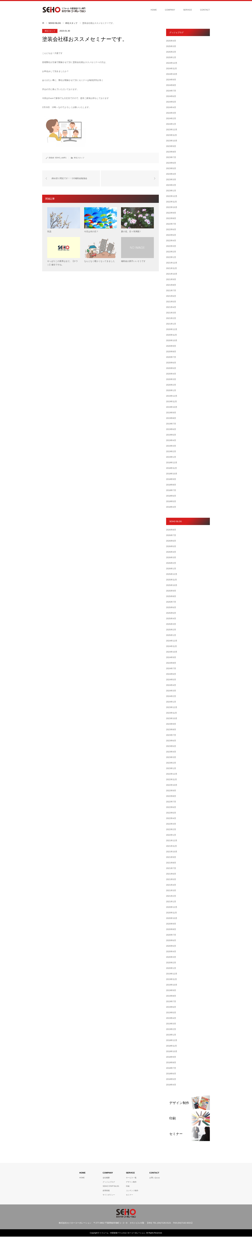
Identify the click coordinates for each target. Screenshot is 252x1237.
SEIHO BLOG (54, 23)
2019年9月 (171, 412)
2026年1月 (171, 568)
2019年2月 (171, 451)
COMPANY (170, 10)
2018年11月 (171, 468)
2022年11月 (171, 202)
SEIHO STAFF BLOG (111, 1186)
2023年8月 (171, 152)
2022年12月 (171, 196)
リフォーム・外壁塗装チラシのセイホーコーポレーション (122, 1233)
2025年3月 (171, 46)
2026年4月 (171, 552)
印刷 (128, 1186)
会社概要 (106, 1178)
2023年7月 (171, 157)
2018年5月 (171, 501)
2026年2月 (171, 563)
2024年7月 (171, 91)
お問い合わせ (154, 1178)
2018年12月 (171, 462)
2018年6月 (171, 496)
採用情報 (106, 1191)
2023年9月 (171, 146)
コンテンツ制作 (132, 1191)
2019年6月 (171, 429)
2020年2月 (171, 385)
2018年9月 (171, 479)
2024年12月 (171, 63)
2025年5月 (171, 613)
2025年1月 (171, 57)
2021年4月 (171, 307)
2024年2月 (171, 118)
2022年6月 (171, 229)
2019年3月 (171, 446)
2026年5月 (171, 546)
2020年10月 (171, 340)
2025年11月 (171, 579)
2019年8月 (171, 418)
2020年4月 (171, 374)
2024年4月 (171, 107)
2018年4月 (171, 507)
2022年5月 (171, 235)
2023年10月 (171, 140)
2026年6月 (171, 541)
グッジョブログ (109, 1182)
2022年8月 (171, 218)
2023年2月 (171, 185)
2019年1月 (171, 457)
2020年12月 (171, 329)
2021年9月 (171, 279)
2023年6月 (171, 163)
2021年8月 (171, 285)
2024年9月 (171, 79)
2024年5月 (171, 102)
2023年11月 (171, 135)
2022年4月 (171, 240)
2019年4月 (171, 440)
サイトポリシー (109, 1195)
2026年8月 (171, 530)
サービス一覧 (131, 1178)
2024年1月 (171, 124)
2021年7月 (171, 290)
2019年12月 (171, 396)
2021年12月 (171, 263)
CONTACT (205, 10)
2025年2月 (171, 52)
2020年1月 (171, 390)
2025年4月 (171, 41)
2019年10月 (171, 407)
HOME (154, 10)
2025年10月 (171, 585)
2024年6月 (171, 96)
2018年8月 (171, 485)
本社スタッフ (50, 31)
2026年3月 (171, 557)
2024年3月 (171, 113)
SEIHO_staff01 (60, 158)
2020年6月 (171, 362)
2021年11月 (171, 268)
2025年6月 (171, 607)
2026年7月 (171, 535)
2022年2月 (171, 251)
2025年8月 (171, 596)
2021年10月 (171, 274)
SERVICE (187, 10)
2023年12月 (171, 129)
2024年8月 (171, 85)
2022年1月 (171, 257)
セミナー (129, 1195)
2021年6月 (171, 296)
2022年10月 (171, 207)
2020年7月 (171, 357)
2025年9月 (171, 591)
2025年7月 (171, 602)
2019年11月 (171, 401)
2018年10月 (171, 473)
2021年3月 (171, 313)
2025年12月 (171, 574)
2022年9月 (171, 213)
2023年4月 (171, 174)
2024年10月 (171, 74)
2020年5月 (171, 368)
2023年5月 (171, 168)
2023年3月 (171, 179)
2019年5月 (171, 435)
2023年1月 (171, 190)
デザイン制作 (131, 1182)
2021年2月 (171, 318)
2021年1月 (171, 324)
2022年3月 (171, 246)
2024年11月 (171, 68)
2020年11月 (171, 335)
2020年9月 (171, 346)
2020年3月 (171, 379)
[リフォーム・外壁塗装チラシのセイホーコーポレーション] (64, 9)
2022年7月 (171, 224)
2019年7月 (171, 424)
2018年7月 (171, 490)
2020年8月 (171, 351)
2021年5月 (171, 301)
